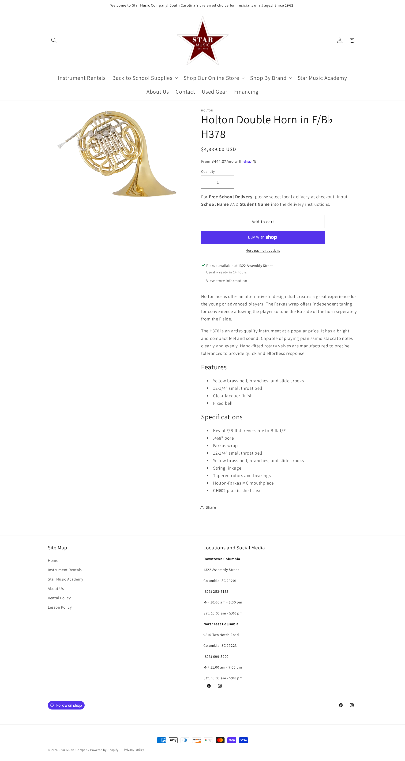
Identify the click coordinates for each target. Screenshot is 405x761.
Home (53, 560)
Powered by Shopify (104, 750)
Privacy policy (134, 750)
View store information (226, 280)
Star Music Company (74, 750)
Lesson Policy (60, 607)
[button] (54, 40)
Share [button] (211, 507)
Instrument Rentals (65, 569)
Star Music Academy (65, 579)
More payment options (263, 250)
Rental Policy (59, 597)
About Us (56, 588)
